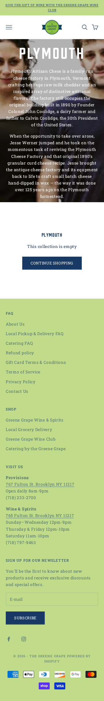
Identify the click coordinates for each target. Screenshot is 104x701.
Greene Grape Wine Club (30, 439)
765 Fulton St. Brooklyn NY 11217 (40, 515)
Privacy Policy (21, 381)
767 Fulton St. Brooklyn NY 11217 (40, 484)
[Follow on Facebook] (9, 639)
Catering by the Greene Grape (36, 448)
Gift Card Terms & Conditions (36, 362)
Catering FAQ (19, 343)
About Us (15, 324)
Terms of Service (23, 372)
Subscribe (25, 617)
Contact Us (17, 391)
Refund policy (20, 352)
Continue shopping (52, 263)
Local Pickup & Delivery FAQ (35, 333)
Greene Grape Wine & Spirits (35, 420)
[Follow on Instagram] (24, 639)
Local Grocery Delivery (29, 429)
